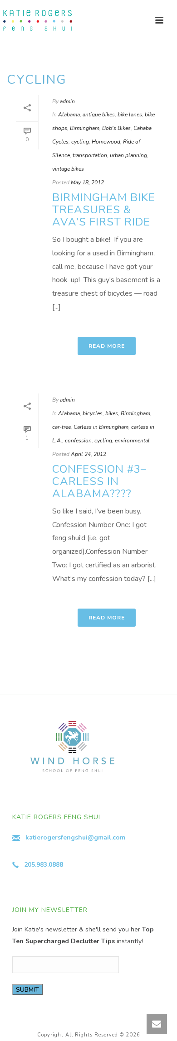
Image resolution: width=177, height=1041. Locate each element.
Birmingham (84, 128)
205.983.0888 (43, 864)
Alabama (69, 114)
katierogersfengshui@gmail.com (75, 837)
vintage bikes (68, 169)
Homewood (106, 141)
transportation (90, 155)
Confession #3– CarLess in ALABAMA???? (99, 481)
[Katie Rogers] (36, 20)
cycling (80, 141)
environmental (132, 440)
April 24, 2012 (88, 454)
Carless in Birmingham (101, 427)
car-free (61, 427)
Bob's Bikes (116, 128)
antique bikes (99, 114)
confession (78, 440)
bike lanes (130, 114)
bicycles (93, 413)
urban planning (128, 155)
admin (67, 101)
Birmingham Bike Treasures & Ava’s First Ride (103, 209)
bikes (111, 413)
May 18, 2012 (87, 182)
